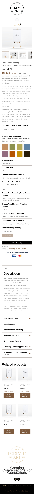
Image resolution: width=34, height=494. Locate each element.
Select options (8, 395)
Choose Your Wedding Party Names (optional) (16, 194)
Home (4, 63)
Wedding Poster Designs (17, 65)
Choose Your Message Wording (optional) (14, 205)
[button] (17, 19)
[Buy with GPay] (17, 242)
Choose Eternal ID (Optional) (13, 220)
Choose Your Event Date (12, 182)
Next (31, 55)
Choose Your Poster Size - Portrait (15, 125)
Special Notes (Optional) (11, 228)
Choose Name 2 (8, 167)
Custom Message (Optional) (13, 213)
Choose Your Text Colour (12, 136)
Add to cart (7, 236)
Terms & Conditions (23, 491)
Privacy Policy (10, 491)
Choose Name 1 (8, 160)
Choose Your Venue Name (12, 175)
